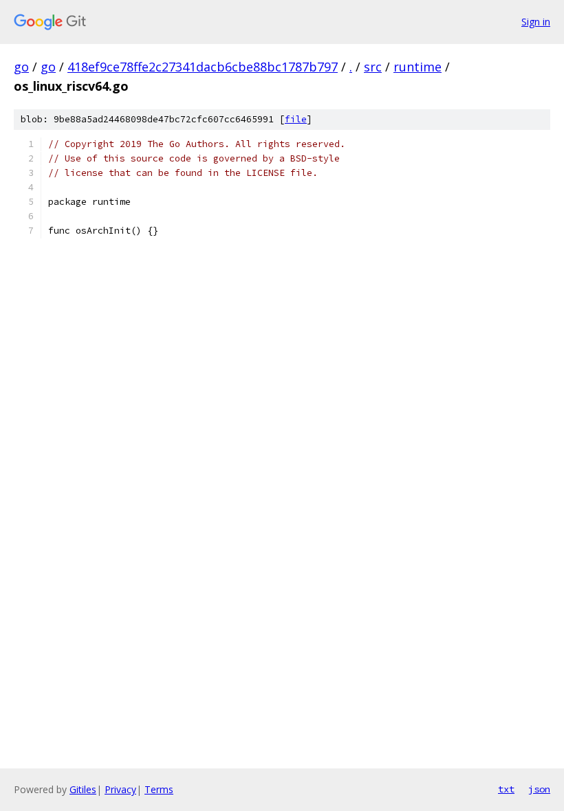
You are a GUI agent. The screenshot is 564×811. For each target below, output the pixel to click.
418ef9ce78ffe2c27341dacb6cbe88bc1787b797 (202, 66)
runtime (417, 66)
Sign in (535, 21)
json (539, 789)
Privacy (120, 789)
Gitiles (82, 789)
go (21, 66)
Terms (158, 789)
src (373, 66)
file (296, 119)
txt (506, 789)
